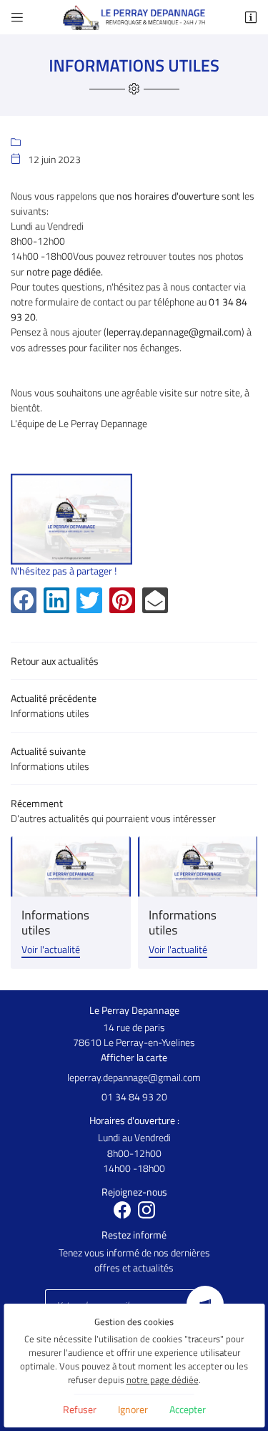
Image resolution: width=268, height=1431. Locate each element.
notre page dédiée (162, 1380)
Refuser (79, 1409)
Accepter (187, 1409)
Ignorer (133, 1409)
